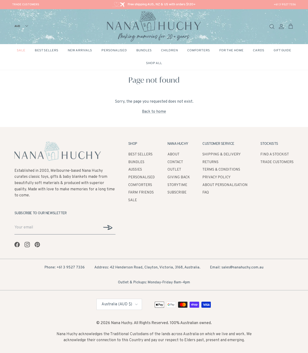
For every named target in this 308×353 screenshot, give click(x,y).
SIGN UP (115, 200)
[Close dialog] (226, 123)
